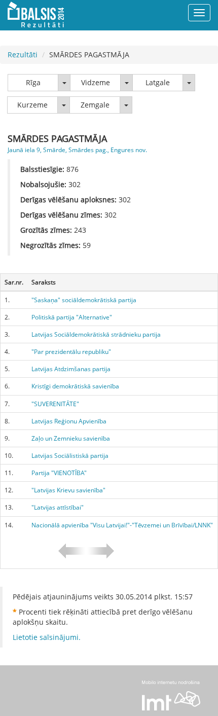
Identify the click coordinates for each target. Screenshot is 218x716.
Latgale (158, 82)
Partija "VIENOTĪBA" (59, 473)
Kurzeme (32, 105)
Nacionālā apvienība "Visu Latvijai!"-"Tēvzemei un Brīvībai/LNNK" (122, 525)
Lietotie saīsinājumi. (47, 637)
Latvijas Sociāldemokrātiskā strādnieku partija (96, 334)
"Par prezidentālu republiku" (71, 351)
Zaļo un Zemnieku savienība (70, 438)
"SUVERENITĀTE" (55, 404)
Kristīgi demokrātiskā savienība (75, 386)
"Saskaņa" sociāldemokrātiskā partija (83, 300)
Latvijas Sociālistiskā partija (69, 455)
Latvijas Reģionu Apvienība (68, 421)
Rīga (33, 82)
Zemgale (95, 105)
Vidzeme (95, 82)
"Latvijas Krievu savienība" (68, 490)
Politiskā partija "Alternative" (71, 317)
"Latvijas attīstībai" (57, 507)
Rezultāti (23, 54)
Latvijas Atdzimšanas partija (71, 369)
